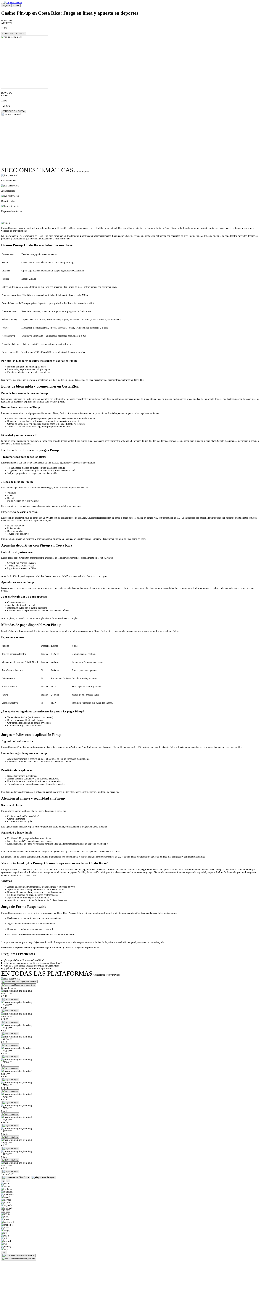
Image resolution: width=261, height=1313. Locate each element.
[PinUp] (5, 223)
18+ (4, 1252)
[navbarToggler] (2, 3)
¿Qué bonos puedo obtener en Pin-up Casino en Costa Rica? (32, 963)
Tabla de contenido (19, 217)
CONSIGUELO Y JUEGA (13, 34)
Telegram (51, 1177)
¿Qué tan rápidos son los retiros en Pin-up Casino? (28, 968)
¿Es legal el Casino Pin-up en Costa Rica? (24, 960)
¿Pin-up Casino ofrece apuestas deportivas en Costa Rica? (31, 965)
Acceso (16, 5)
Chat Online (24, 1177)
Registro (6, 5)
